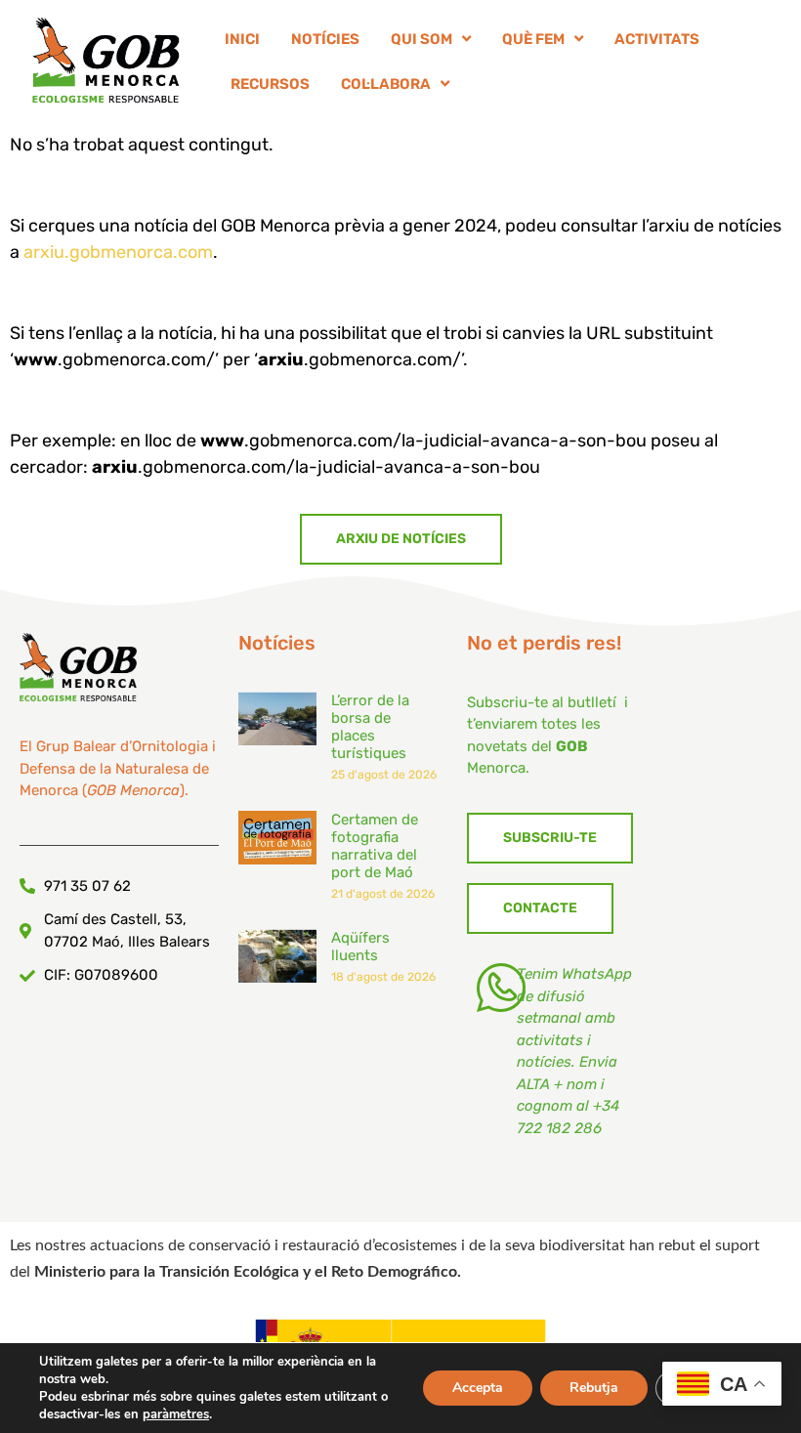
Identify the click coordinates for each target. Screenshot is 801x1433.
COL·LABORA (386, 84)
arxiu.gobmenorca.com (118, 252)
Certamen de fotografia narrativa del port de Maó (374, 846)
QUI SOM (421, 39)
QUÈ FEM (533, 39)
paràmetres (176, 1414)
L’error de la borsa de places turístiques (370, 727)
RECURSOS (270, 84)
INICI (242, 39)
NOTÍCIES (325, 39)
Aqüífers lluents (360, 946)
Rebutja (593, 1387)
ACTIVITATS (656, 39)
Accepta (477, 1387)
